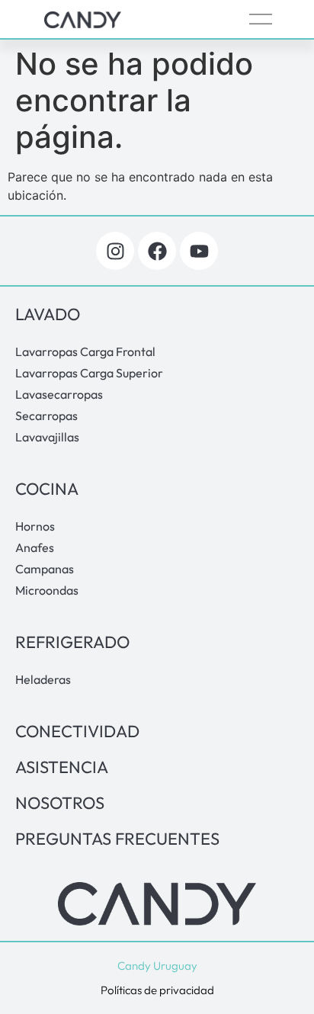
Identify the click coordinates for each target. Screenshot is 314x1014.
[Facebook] (157, 251)
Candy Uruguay (157, 965)
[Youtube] (199, 251)
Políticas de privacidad (157, 990)
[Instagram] (115, 251)
